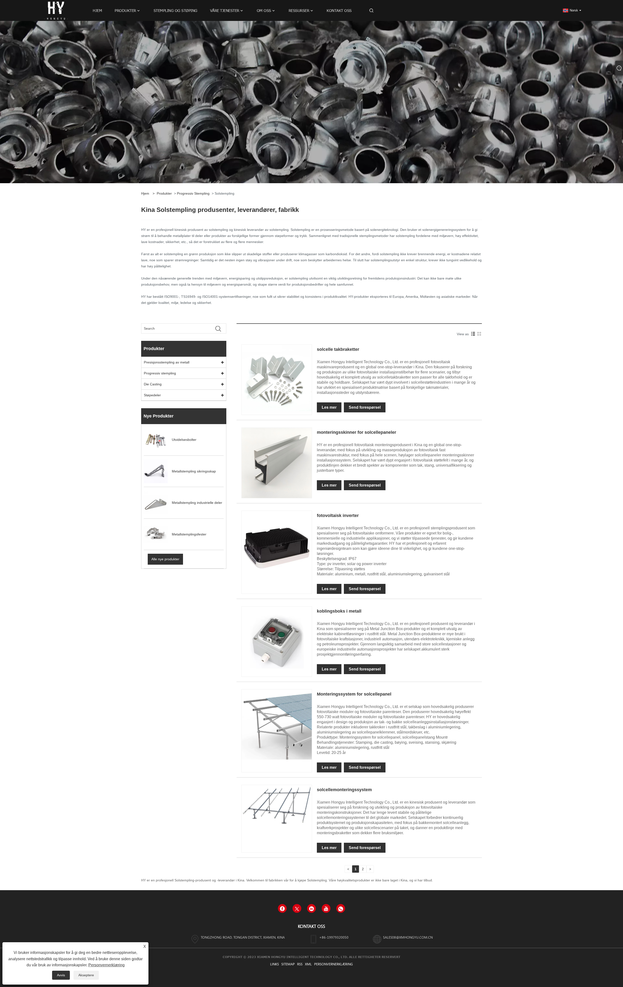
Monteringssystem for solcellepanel (354, 694)
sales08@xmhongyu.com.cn (408, 937)
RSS (299, 964)
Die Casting (153, 384)
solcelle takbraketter (338, 349)
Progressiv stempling (193, 193)
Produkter (164, 193)
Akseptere (86, 975)
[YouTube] (326, 908)
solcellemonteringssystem (344, 789)
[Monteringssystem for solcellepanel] (277, 724)
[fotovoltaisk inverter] (277, 545)
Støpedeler (152, 395)
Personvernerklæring (333, 964)
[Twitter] (297, 908)
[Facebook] (282, 908)
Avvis (61, 975)
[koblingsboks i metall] (277, 641)
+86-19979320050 (333, 937)
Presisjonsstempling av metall (166, 362)
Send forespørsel (365, 407)
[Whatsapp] (340, 908)
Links (274, 964)
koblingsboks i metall (339, 611)
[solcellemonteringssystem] (277, 805)
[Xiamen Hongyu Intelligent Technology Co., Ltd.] (56, 10)
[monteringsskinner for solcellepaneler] (277, 462)
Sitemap (288, 964)
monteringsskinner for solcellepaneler (356, 432)
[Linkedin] (311, 908)
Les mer (329, 407)
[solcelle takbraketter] (277, 379)
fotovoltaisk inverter (338, 515)
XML (308, 964)
